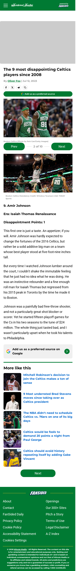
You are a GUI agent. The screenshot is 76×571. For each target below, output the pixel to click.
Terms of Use (55, 521)
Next (62, 146)
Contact (8, 508)
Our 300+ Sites (56, 508)
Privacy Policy (12, 521)
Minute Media (20, 549)
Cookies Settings (15, 540)
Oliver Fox (14, 81)
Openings (52, 501)
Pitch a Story (54, 514)
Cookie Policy (12, 527)
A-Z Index (52, 534)
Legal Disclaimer (57, 527)
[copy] (25, 87)
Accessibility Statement (19, 534)
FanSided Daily (13, 514)
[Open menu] (6, 5)
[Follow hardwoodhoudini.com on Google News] (67, 351)
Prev (14, 146)
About (7, 501)
